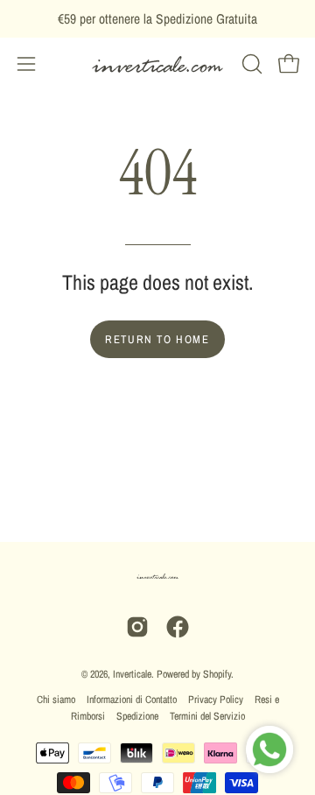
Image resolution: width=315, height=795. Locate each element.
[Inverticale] (157, 64)
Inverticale (132, 674)
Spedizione (137, 716)
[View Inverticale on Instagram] (137, 627)
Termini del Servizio (207, 716)
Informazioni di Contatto (132, 700)
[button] (250, 64)
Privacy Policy (215, 700)
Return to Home (157, 339)
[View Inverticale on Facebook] (177, 627)
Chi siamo (56, 700)
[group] (157, 19)
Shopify (217, 674)
